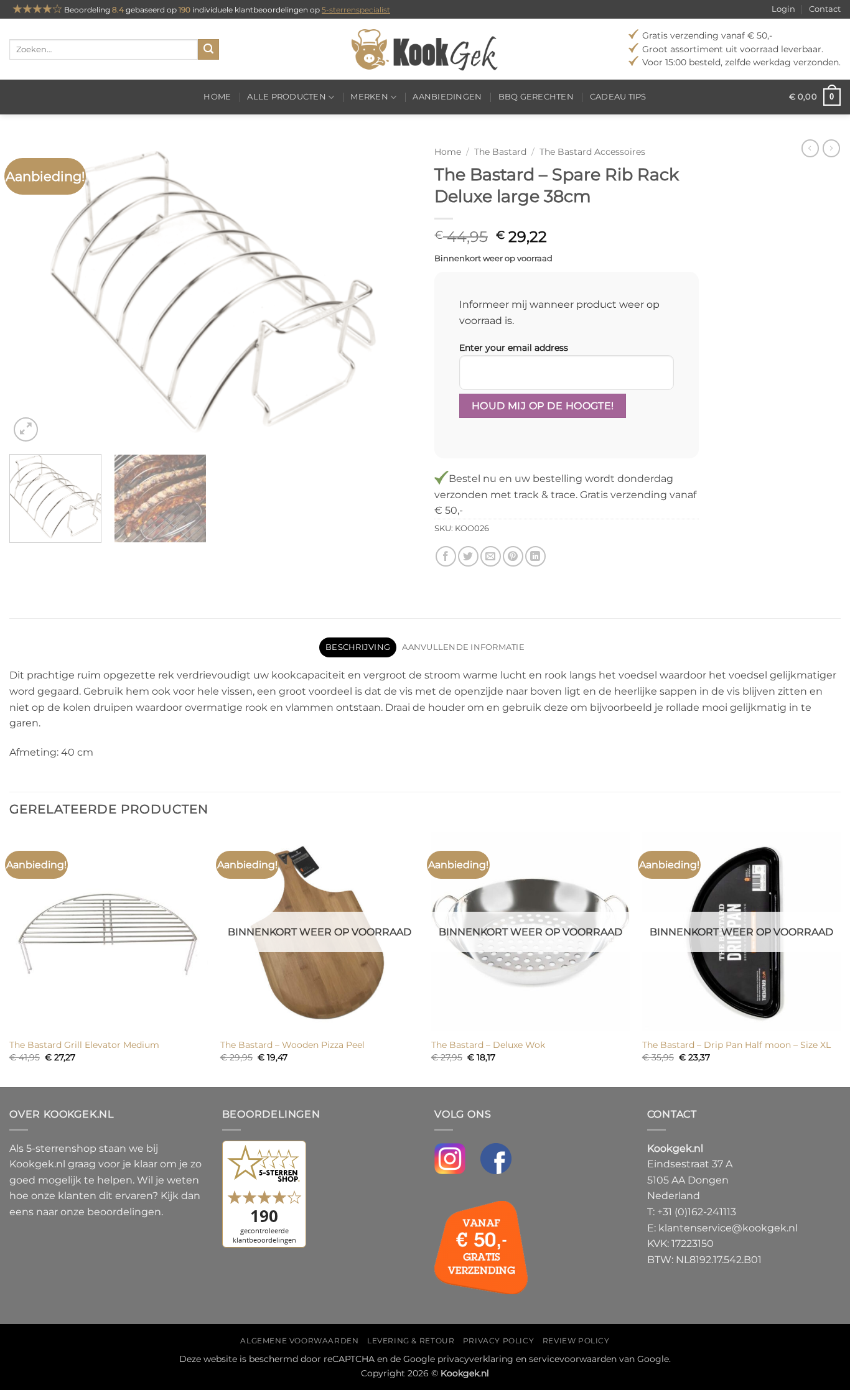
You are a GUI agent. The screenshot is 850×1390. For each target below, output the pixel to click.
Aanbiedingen (447, 96)
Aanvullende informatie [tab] (463, 647)
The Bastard (500, 152)
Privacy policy (499, 1340)
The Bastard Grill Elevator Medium (84, 1044)
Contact (825, 9)
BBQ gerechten (536, 96)
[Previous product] (831, 148)
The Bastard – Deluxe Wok (488, 1044)
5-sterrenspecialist (356, 9)
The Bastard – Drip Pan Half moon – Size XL (736, 1044)
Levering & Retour (410, 1340)
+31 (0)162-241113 (696, 1212)
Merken (369, 96)
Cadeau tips (618, 96)
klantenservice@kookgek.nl (728, 1228)
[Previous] (33, 291)
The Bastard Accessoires (592, 152)
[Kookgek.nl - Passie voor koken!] (425, 49)
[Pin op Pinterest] (513, 556)
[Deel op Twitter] (468, 556)
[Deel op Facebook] (446, 556)
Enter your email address (513, 347)
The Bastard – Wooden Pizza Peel (292, 1044)
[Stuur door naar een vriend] (490, 556)
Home (217, 96)
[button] (815, 97)
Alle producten (286, 96)
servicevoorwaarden (573, 1359)
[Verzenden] (208, 49)
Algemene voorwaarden (299, 1340)
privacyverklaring (475, 1359)
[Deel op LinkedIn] (535, 556)
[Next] (392, 291)
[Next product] (810, 148)
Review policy (576, 1340)
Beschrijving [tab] (357, 647)
